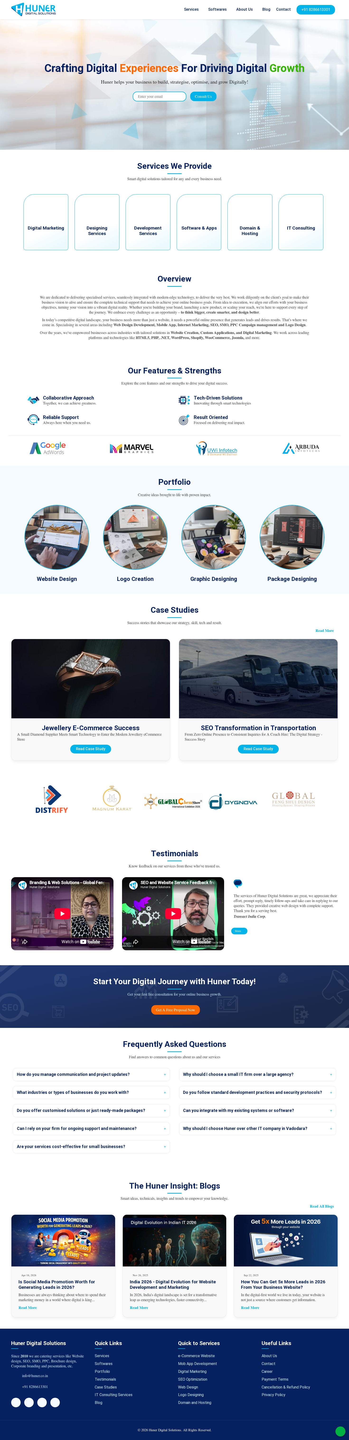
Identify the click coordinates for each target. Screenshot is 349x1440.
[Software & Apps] (199, 248)
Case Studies (106, 1387)
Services (192, 9)
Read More (325, 630)
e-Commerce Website (196, 1356)
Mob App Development (197, 1363)
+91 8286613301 (315, 9)
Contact (283, 9)
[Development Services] (148, 248)
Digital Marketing (192, 1371)
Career (267, 1371)
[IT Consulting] (301, 248)
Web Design (188, 1387)
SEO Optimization (192, 1379)
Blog (266, 9)
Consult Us (203, 96)
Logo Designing (191, 1395)
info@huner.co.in (35, 1375)
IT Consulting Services (113, 1395)
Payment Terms (275, 1379)
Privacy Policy (273, 1395)
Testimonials (105, 1379)
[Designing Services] (97, 248)
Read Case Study (90, 749)
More (238, 931)
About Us (245, 9)
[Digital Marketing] (46, 248)
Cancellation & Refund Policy (286, 1387)
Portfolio (102, 1371)
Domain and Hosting (194, 1402)
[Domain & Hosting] (250, 248)
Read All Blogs (322, 1206)
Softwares (218, 9)
